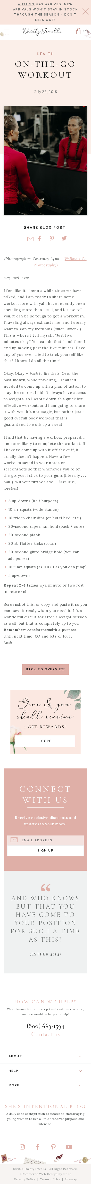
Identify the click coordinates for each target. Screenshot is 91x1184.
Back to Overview (45, 669)
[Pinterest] (52, 239)
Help (14, 1071)
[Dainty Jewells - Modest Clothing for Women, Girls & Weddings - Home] (42, 32)
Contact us (45, 1034)
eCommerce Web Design (39, 1174)
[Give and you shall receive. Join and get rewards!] (45, 722)
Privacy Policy (24, 1179)
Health (45, 54)
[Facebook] (39, 239)
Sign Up (45, 850)
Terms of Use (50, 1179)
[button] (6, 31)
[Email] (30, 239)
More (14, 1085)
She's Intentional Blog (45, 1106)
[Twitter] (64, 239)
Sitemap (71, 1179)
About (15, 1056)
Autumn (26, 4)
